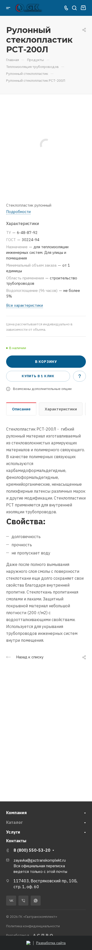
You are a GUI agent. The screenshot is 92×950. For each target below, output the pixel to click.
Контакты (16, 840)
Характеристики (61, 409)
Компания (16, 812)
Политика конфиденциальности (33, 926)
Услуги (13, 832)
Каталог (14, 822)
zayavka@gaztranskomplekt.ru (40, 860)
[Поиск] (74, 8)
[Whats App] (36, 901)
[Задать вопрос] (79, 376)
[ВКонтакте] (11, 901)
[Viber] (23, 901)
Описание (21, 409)
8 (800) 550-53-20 (32, 850)
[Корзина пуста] (83, 7)
